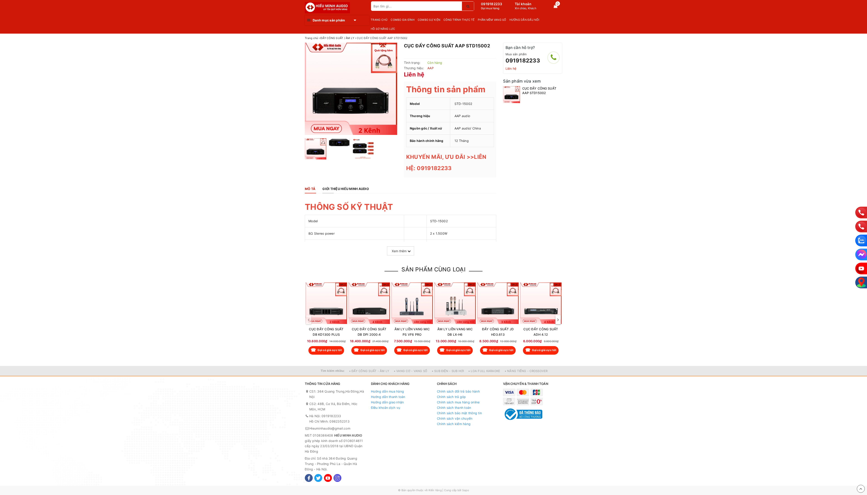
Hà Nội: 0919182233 (325, 416)
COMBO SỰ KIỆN (429, 19)
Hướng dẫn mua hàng (387, 391)
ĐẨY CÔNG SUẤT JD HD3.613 (498, 331)
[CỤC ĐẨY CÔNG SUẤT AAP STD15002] (511, 94)
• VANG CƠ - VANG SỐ (410, 371)
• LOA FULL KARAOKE (484, 371)
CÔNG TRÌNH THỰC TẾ (459, 19)
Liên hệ (511, 68)
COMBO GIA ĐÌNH (403, 19)
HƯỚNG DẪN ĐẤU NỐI (524, 19)
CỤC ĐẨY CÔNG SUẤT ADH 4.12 (540, 331)
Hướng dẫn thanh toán (388, 397)
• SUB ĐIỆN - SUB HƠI (448, 371)
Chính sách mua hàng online (458, 402)
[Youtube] (328, 478)
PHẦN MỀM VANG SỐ (492, 19)
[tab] (310, 188)
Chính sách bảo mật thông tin (459, 413)
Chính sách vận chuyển (454, 418)
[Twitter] (318, 478)
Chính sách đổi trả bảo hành (458, 391)
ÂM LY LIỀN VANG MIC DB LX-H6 (455, 331)
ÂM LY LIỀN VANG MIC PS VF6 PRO (412, 331)
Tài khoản (523, 4)
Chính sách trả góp (451, 397)
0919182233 (491, 4)
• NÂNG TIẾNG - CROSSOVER (526, 371)
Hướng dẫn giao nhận (387, 402)
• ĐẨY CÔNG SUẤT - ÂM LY (369, 371)
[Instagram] (337, 478)
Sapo (465, 490)
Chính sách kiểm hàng (454, 424)
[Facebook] (309, 478)
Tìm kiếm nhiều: (333, 370)
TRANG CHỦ (379, 19)
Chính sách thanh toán (454, 407)
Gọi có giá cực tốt (329, 350)
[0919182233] (553, 57)
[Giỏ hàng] (555, 6)
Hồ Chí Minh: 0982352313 (329, 421)
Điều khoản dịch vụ (385, 407)
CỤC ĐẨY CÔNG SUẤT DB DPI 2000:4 (369, 331)
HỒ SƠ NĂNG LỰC (383, 28)
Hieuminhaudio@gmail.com (329, 428)
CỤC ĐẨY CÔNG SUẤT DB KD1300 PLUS (326, 331)
